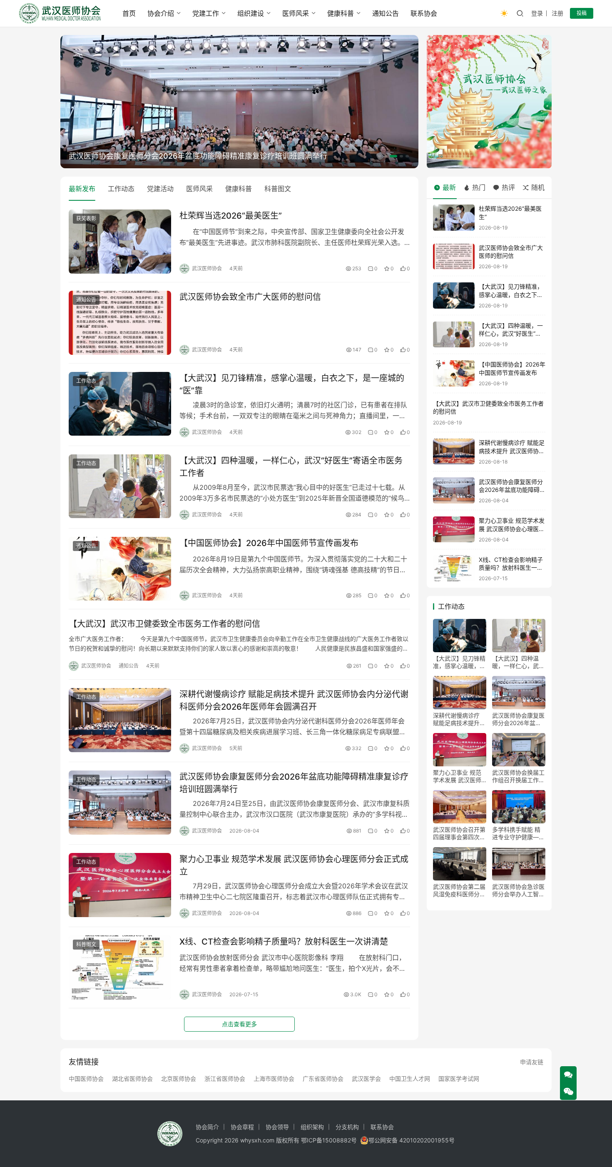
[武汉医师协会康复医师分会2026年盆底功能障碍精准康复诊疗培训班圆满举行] (120, 803)
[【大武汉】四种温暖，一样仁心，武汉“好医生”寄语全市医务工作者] (120, 486)
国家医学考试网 (458, 1079)
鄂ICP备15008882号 (329, 1140)
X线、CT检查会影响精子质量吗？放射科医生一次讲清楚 (283, 942)
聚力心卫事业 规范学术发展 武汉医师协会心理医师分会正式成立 (293, 865)
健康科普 (340, 13)
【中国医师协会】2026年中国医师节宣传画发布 (268, 543)
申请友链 (531, 1061)
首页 (129, 13)
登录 (537, 13)
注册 (557, 13)
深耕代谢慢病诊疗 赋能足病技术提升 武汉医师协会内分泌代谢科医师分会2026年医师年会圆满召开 (293, 700)
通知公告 (385, 13)
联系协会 (423, 13)
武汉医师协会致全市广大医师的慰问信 (250, 297)
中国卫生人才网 (409, 1079)
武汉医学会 (366, 1079)
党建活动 (160, 189)
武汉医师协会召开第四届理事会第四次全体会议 (459, 833)
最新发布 (82, 189)
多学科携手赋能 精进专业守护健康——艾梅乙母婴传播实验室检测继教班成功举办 (518, 833)
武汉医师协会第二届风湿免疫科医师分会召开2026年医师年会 (459, 890)
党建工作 (205, 13)
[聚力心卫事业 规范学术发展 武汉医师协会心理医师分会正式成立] (120, 885)
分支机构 (347, 1126)
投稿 (582, 13)
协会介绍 (160, 13)
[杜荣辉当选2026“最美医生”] (120, 241)
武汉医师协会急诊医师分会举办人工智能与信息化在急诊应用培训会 (518, 890)
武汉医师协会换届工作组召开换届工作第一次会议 (518, 776)
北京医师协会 (178, 1079)
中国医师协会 (86, 1079)
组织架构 (312, 1126)
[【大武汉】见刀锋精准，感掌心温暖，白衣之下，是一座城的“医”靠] (120, 404)
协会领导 (277, 1126)
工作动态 (121, 189)
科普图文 (277, 189)
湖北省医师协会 (132, 1079)
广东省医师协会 (323, 1079)
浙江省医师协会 (224, 1079)
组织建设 (250, 13)
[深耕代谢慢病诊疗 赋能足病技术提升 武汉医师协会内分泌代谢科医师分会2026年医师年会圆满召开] (120, 720)
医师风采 (295, 13)
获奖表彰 (86, 218)
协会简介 (207, 1126)
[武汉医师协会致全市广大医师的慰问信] (120, 323)
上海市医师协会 (274, 1079)
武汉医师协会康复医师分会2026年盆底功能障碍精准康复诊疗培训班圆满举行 (198, 156)
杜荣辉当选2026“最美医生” (230, 216)
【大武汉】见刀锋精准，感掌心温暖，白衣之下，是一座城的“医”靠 (291, 384)
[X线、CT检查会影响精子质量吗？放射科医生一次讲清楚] (120, 967)
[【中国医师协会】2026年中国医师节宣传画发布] (120, 569)
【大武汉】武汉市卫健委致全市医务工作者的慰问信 (164, 624)
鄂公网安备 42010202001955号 (411, 1140)
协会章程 (242, 1126)
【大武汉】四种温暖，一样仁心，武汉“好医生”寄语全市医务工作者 (291, 467)
